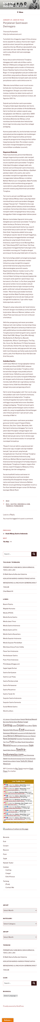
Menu (21, 12)
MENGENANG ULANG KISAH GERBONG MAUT (20, 583)
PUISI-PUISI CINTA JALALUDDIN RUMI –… (15, 793)
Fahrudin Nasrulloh (30, 730)
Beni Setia (6, 722)
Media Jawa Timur (9, 621)
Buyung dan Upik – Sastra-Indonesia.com (14, 819)
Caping (14, 725)
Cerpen (21, 725)
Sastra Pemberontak (10, 681)
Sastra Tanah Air (9, 694)
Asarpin (22, 719)
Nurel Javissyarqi (9, 738)
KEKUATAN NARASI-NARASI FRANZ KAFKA (19, 578)
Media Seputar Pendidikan (12, 643)
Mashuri (33, 736)
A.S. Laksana (6, 719)
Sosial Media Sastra (10, 707)
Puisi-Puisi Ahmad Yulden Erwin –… (13, 815)
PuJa (22, 20)
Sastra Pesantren (9, 690)
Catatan (6, 867)
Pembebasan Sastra (10, 655)
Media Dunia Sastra (10, 617)
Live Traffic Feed (18, 781)
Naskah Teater (8, 863)
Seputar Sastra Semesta (12, 702)
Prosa (7, 742)
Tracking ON (24, 822)
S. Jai (17, 745)
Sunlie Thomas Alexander (28, 758)
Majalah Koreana (9, 609)
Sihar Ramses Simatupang (14, 758)
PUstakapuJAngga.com (11, 664)
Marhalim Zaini (27, 736)
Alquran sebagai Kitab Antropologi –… (13, 808)
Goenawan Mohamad (10, 733)
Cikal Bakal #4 (8, 591)
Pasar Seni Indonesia (10, 651)
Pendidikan (19, 738)
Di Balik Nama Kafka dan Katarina (15, 574)
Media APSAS (8, 613)
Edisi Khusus (14, 730)
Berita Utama (13, 722)
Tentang (6, 881)
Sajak (31, 745)
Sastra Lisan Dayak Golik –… (11, 811)
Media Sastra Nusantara (11, 634)
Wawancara (6, 764)
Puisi (12, 741)
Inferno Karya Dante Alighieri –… (12, 790)
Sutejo (18, 761)
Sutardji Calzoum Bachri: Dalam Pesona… (14, 800)
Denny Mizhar (28, 725)
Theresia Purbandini (15, 506)
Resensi (7, 745)
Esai (8, 501)
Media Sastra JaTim (10, 630)
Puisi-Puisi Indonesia (10, 660)
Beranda (6, 837)
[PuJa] (8, 884)
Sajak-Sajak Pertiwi (10, 668)
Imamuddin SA (21, 733)
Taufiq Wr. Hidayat (26, 761)
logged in (15, 519)
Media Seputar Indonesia (12, 638)
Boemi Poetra (8, 604)
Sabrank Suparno (24, 745)
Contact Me (10, 887)
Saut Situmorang (29, 755)
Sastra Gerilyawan (9, 673)
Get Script (12, 822)
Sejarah (5, 758)
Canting (7, 725)
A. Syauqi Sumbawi (15, 719)
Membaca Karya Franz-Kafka (13, 647)
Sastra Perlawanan (10, 685)
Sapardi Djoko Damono (9, 750)
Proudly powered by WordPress (13, 1006)
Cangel (25, 722)
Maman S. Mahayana (15, 736)
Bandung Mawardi (31, 719)
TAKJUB (6, 587)
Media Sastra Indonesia (11, 626)
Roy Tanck (19, 769)
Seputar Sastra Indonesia (12, 698)
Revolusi (13, 745)
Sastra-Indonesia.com (15, 5)
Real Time (18, 822)
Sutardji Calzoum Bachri (9, 761)
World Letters (8, 711)
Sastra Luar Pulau (9, 677)
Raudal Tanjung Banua (28, 742)
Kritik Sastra (29, 733)
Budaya (20, 722)
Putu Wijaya (17, 742)
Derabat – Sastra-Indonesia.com (12, 786)
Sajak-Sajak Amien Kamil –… (11, 804)
